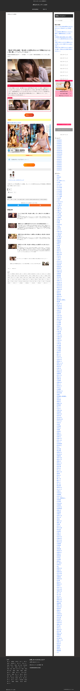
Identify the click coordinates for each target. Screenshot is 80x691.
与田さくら (59, 219)
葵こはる (59, 594)
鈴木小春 (59, 617)
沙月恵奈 (59, 501)
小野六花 (59, 343)
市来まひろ (59, 359)
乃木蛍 (58, 226)
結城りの (59, 569)
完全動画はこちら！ (29, 155)
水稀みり (59, 491)
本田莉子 (59, 431)
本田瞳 (58, 429)
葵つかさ (59, 596)
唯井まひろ (59, 287)
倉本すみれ (59, 254)
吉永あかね (59, 285)
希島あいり (59, 361)
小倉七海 (59, 331)
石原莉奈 (59, 545)
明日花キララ (60, 391)
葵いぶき (59, 592)
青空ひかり (59, 629)
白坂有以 (59, 531)
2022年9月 (59, 155)
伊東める (59, 240)
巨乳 (21, 199)
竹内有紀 (59, 559)
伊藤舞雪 (59, 242)
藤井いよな (59, 601)
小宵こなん (59, 334)
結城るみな (59, 571)
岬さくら (59, 354)
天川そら (59, 313)
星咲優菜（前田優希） (62, 396)
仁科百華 (59, 238)
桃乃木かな (59, 454)
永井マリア (59, 496)
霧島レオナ (59, 624)
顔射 (42, 199)
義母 (35, 199)
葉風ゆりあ (59, 590)
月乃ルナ (59, 408)
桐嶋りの (59, 461)
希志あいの (59, 364)
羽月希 (58, 580)
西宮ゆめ (59, 608)
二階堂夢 (59, 234)
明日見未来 (59, 392)
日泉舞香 (59, 389)
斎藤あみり (59, 382)
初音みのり (59, 266)
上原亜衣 (59, 217)
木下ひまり (59, 420)
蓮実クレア (59, 597)
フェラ (13, 199)
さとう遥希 (59, 196)
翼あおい (59, 582)
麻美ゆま (59, 648)
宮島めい (59, 326)
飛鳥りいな (59, 633)
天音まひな (59, 317)
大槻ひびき (59, 306)
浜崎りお (59, 510)
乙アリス (59, 229)
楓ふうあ (59, 478)
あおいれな (59, 184)
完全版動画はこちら (29, 164)
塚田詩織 (59, 294)
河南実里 (59, 505)
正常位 (29, 199)
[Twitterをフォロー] (18, 205)
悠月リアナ (59, 375)
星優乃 (58, 394)
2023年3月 (59, 145)
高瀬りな (59, 641)
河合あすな (59, 506)
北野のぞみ (59, 271)
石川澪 (58, 547)
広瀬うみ (59, 368)
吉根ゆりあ (59, 284)
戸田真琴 (59, 380)
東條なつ (59, 433)
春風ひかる (59, 403)
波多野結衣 (59, 508)
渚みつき (59, 517)
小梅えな (59, 338)
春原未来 (59, 399)
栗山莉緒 (59, 450)
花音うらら (59, 587)
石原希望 (59, 543)
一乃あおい (59, 203)
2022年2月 (59, 168)
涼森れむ (59, 513)
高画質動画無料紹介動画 (35, 667)
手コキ (25, 199)
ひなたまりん (60, 201)
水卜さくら (59, 489)
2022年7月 (59, 159)
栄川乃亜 (59, 448)
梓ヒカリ (59, 469)
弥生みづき (59, 370)
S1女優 (58, 182)
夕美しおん (59, 303)
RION (58, 178)
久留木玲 (59, 227)
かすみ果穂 (59, 191)
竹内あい (59, 557)
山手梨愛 (59, 348)
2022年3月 (59, 166)
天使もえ (59, 310)
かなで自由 (59, 192)
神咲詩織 (59, 548)
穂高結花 (59, 555)
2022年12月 (59, 150)
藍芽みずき (59, 599)
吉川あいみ (59, 282)
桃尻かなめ (59, 457)
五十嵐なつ (59, 236)
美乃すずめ (59, 573)
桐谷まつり (59, 462)
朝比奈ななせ (60, 419)
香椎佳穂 (59, 634)
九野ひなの (59, 231)
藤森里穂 (59, 603)
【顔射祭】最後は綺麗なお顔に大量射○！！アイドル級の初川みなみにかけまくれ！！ (64, 38)
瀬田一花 (59, 522)
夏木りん (59, 298)
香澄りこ (59, 636)
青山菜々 (10, 197)
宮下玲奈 (59, 324)
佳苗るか (59, 249)
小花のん (59, 341)
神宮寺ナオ (59, 550)
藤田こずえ (59, 604)
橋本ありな (59, 487)
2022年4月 (59, 164)
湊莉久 (58, 519)
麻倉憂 (58, 647)
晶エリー (59, 406)
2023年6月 (59, 140)
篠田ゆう (59, 561)
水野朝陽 (59, 494)
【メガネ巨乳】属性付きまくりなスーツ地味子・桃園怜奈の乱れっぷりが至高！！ (63, 33)
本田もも (59, 427)
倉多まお (59, 250)
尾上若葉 (59, 345)
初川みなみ (59, 263)
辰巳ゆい (59, 612)
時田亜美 (59, 405)
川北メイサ (59, 357)
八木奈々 (59, 259)
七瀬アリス (59, 212)
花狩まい (59, 585)
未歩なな (59, 422)
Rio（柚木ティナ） (61, 180)
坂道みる (59, 291)
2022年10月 (59, 154)
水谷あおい (59, 492)
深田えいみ (59, 515)
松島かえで (59, 438)
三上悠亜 (59, 213)
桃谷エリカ (59, 459)
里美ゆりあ (59, 615)
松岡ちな (59, 436)
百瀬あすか (59, 538)
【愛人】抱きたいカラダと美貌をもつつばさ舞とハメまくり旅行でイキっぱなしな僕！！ (63, 44)
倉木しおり (59, 252)
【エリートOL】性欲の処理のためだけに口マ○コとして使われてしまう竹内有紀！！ (64, 28)
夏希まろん (59, 296)
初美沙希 (59, 264)
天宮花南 (59, 312)
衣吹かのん (59, 606)
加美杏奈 (59, 268)
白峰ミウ (59, 533)
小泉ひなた (59, 340)
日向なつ (59, 387)
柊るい (58, 447)
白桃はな (59, 534)
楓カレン (59, 480)
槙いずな (59, 484)
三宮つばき (59, 215)
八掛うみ (59, 257)
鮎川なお (59, 643)
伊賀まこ (59, 243)
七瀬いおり (59, 208)
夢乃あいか (59, 305)
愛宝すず (59, 377)
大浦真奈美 (59, 308)
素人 (58, 566)
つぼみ (58, 199)
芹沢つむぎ (59, 589)
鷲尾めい (59, 645)
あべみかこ (59, 185)
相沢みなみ (59, 541)
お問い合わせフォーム (35, 662)
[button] (72, 20)
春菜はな (59, 401)
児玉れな (59, 256)
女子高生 (59, 320)
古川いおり (59, 278)
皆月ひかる (59, 540)
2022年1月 (59, 169)
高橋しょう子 (60, 640)
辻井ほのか (59, 613)
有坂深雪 (59, 412)
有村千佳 (59, 415)
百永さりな (59, 536)
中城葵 (58, 222)
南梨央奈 (59, 275)
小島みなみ (59, 336)
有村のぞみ (59, 413)
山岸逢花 (59, 347)
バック (10, 199)
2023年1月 (59, 148)
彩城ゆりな (59, 371)
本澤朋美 (59, 426)
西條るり (59, 610)
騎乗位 (46, 199)
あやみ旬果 (59, 187)
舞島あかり (59, 583)
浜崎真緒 (59, 512)
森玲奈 (58, 473)
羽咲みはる (59, 578)
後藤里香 (59, 373)
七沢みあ (59, 206)
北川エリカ (59, 270)
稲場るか (59, 554)
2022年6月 (59, 161)
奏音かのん (59, 319)
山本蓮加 (59, 350)
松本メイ (59, 441)
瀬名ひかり (59, 520)
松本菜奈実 (59, 443)
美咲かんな (59, 575)
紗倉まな (59, 564)
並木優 (58, 220)
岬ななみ (59, 355)
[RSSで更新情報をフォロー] (40, 205)
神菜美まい (59, 552)
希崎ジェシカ (60, 363)
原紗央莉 (59, 277)
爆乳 (32, 199)
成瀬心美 (59, 378)
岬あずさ (59, 352)
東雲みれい (59, 434)
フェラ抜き (17, 199)
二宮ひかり (59, 233)
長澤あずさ (59, 622)
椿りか (58, 476)
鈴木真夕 (59, 619)
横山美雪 (59, 485)
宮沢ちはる (59, 327)
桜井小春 (59, 466)
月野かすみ (59, 410)
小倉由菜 (59, 333)
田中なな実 (59, 527)
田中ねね (59, 529)
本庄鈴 (58, 424)
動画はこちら (29, 115)
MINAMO (59, 177)
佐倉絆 (58, 245)
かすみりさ (59, 189)
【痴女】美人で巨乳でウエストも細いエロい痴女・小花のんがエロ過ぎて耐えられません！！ (63, 49)
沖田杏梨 (59, 499)
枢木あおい (59, 445)
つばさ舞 (59, 198)
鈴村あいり (59, 620)
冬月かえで (59, 261)
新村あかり (59, 385)
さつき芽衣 (59, 194)
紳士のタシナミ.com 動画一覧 (36, 664)
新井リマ (59, 384)
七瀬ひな (59, 210)
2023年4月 (59, 143)
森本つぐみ (59, 471)
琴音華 (58, 524)
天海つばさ (59, 315)
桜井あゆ (59, 464)
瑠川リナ (59, 526)
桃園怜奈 (59, 455)
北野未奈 (59, 273)
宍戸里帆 (59, 322)
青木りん (59, 627)
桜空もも (59, 468)
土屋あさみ (59, 289)
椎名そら (59, 475)
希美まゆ (59, 366)
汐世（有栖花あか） (61, 498)
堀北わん (59, 292)
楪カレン (59, 482)
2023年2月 (59, 147)
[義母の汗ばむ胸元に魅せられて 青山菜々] (29, 152)
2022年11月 (59, 152)
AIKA (58, 175)
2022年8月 (59, 157)
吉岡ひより (59, 280)
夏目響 (58, 301)
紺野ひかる (59, 568)
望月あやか (59, 417)
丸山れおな (59, 224)
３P (58, 652)
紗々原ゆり (59, 562)
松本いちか (59, 440)
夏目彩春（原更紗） (61, 299)
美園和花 (59, 576)
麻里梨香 (59, 650)
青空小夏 (59, 631)
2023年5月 (59, 141)
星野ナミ (59, 398)
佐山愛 (58, 247)
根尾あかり (59, 452)
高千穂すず (59, 638)
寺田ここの (59, 329)
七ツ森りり (59, 205)
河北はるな (59, 503)
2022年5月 (59, 162)
